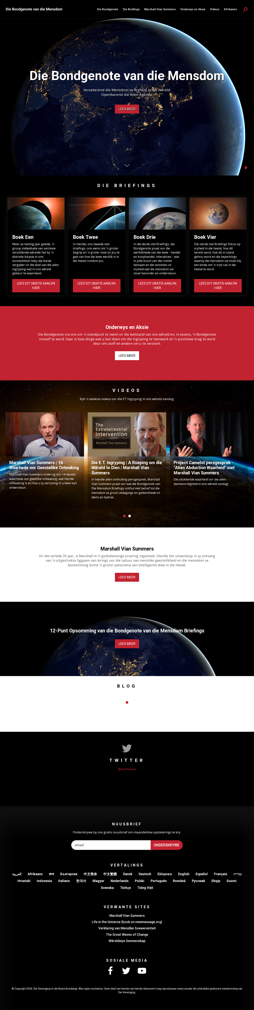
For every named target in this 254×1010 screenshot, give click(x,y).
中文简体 (90, 874)
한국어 (81, 881)
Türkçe (125, 888)
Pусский (198, 881)
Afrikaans (35, 874)
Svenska (107, 888)
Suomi (231, 881)
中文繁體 (110, 874)
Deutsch (145, 874)
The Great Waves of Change (127, 934)
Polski (139, 881)
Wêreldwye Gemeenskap (127, 941)
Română (179, 881)
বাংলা (51, 874)
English (183, 874)
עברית (238, 874)
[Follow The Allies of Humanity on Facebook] (110, 970)
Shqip (215, 881)
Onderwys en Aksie (192, 9)
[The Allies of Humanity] (35, 9)
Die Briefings (131, 9)
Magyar (98, 881)
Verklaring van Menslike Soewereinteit (127, 928)
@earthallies (127, 769)
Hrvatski (23, 881)
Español (202, 874)
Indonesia (44, 881)
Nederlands (119, 881)
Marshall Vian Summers (160, 9)
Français (220, 874)
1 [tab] (246, 167)
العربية (16, 874)
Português (159, 881)
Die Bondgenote (107, 9)
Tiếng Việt (145, 888)
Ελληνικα (164, 874)
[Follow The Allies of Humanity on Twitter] (126, 970)
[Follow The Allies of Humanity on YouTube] (141, 970)
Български (68, 874)
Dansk (127, 874)
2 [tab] (129, 516)
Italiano (64, 881)
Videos (214, 9)
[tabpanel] (127, 88)
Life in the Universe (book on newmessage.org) (127, 922)
